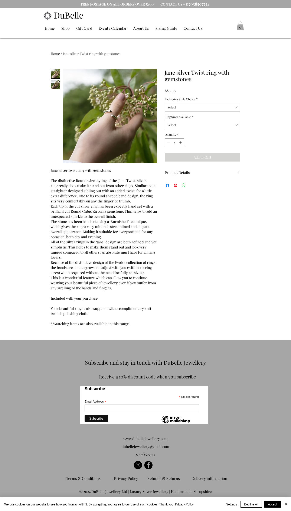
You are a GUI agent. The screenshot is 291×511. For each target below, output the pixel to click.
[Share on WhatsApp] (183, 185)
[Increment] (181, 142)
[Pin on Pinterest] (175, 185)
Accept (272, 504)
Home (55, 53)
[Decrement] (168, 142)
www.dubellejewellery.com (145, 438)
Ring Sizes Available (179, 117)
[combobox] (202, 107)
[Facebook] (148, 465)
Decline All (251, 504)
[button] (240, 26)
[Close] (285, 504)
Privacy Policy (184, 504)
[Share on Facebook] (167, 185)
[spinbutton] (174, 142)
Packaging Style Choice (181, 99)
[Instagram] (138, 465)
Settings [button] (231, 504)
